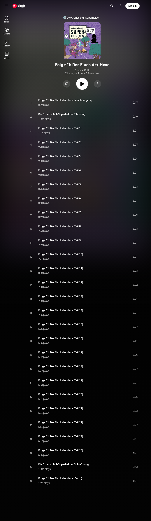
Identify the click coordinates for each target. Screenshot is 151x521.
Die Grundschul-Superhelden (83, 17)
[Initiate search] (112, 6)
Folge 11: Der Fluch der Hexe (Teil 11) (60, 268)
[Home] (19, 6)
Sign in (132, 5)
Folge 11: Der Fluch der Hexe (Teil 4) (60, 170)
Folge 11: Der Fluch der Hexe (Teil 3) (60, 156)
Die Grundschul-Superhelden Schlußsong (63, 464)
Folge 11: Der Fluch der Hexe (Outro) (60, 478)
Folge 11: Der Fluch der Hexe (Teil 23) (60, 436)
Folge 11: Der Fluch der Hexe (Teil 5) (60, 184)
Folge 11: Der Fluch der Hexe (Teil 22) (60, 422)
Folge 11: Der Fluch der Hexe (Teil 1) (60, 128)
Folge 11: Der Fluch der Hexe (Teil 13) (60, 296)
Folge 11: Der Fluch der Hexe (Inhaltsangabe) (65, 100)
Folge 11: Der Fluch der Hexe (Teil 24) (60, 450)
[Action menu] (97, 84)
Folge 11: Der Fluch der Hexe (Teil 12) (60, 282)
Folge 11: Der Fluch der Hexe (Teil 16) (60, 338)
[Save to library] (66, 84)
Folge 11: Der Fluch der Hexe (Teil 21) (60, 408)
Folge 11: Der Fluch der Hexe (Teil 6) (60, 198)
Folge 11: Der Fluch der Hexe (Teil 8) (60, 226)
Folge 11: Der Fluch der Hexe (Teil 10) (60, 254)
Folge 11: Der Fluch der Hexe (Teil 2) (60, 142)
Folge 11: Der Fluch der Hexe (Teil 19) (60, 380)
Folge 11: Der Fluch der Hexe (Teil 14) (60, 310)
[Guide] (6, 6)
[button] (66, 84)
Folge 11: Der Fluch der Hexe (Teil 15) (60, 324)
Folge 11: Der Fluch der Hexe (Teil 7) (60, 212)
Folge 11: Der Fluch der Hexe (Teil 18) (60, 366)
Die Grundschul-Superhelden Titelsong (61, 114)
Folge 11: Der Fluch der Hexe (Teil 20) (60, 394)
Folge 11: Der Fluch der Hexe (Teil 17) (60, 352)
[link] (6, 19)
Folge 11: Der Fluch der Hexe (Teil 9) (60, 240)
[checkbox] (135, 102)
